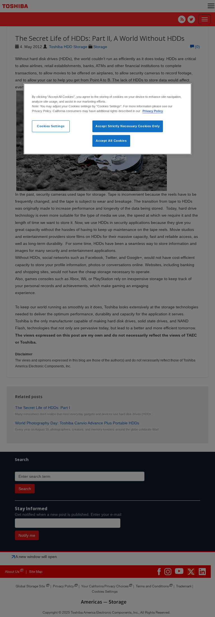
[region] (107, 119)
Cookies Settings (51, 126)
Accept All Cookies (111, 140)
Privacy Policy (152, 111)
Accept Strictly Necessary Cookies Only (127, 126)
